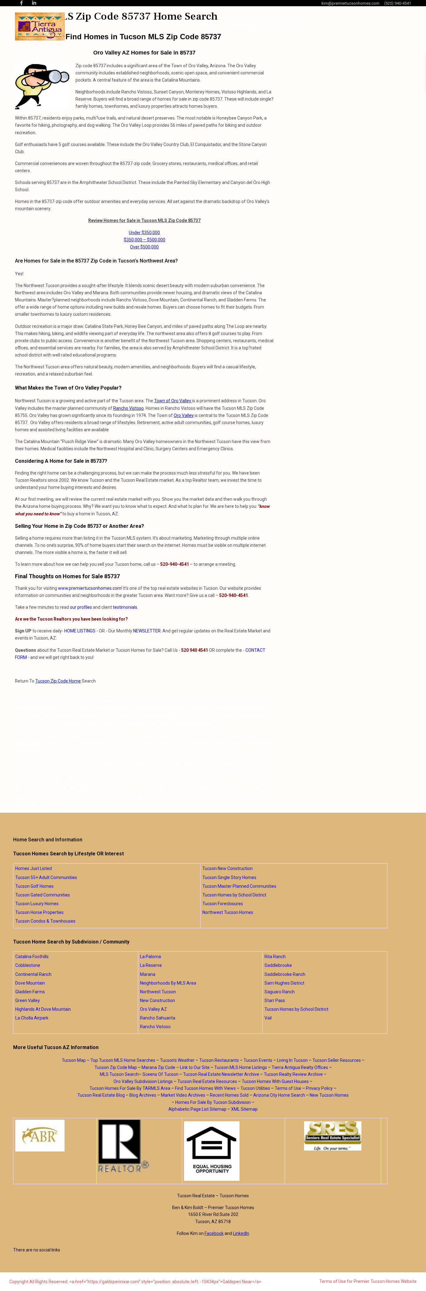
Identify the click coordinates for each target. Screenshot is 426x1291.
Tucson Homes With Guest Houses (275, 1081)
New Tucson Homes (329, 1095)
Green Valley (27, 1000)
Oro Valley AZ (153, 1009)
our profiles (81, 607)
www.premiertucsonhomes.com (89, 588)
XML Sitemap (244, 1109)
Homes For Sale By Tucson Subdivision (213, 1102)
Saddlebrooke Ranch (284, 974)
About (204, 26)
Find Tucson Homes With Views (205, 1088)
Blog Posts (289, 26)
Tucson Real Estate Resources (207, 1081)
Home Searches (244, 26)
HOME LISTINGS (79, 630)
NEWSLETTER (147, 630)
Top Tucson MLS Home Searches (122, 1060)
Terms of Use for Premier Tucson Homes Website (368, 1281)
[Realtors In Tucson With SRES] (333, 1136)
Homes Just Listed (33, 868)
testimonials (125, 607)
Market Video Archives (183, 1095)
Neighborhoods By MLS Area (168, 983)
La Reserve (151, 965)
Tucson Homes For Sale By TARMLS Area (130, 1088)
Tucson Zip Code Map (115, 1067)
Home (181, 26)
